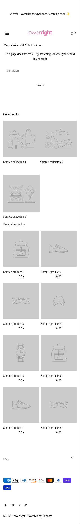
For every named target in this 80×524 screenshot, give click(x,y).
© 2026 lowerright (14, 515)
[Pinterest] (19, 505)
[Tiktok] (26, 505)
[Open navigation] (12, 33)
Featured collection (14, 224)
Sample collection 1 (14, 161)
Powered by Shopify (40, 515)
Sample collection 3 (14, 216)
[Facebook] (6, 505)
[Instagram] (12, 505)
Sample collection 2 (51, 161)
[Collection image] (21, 155)
